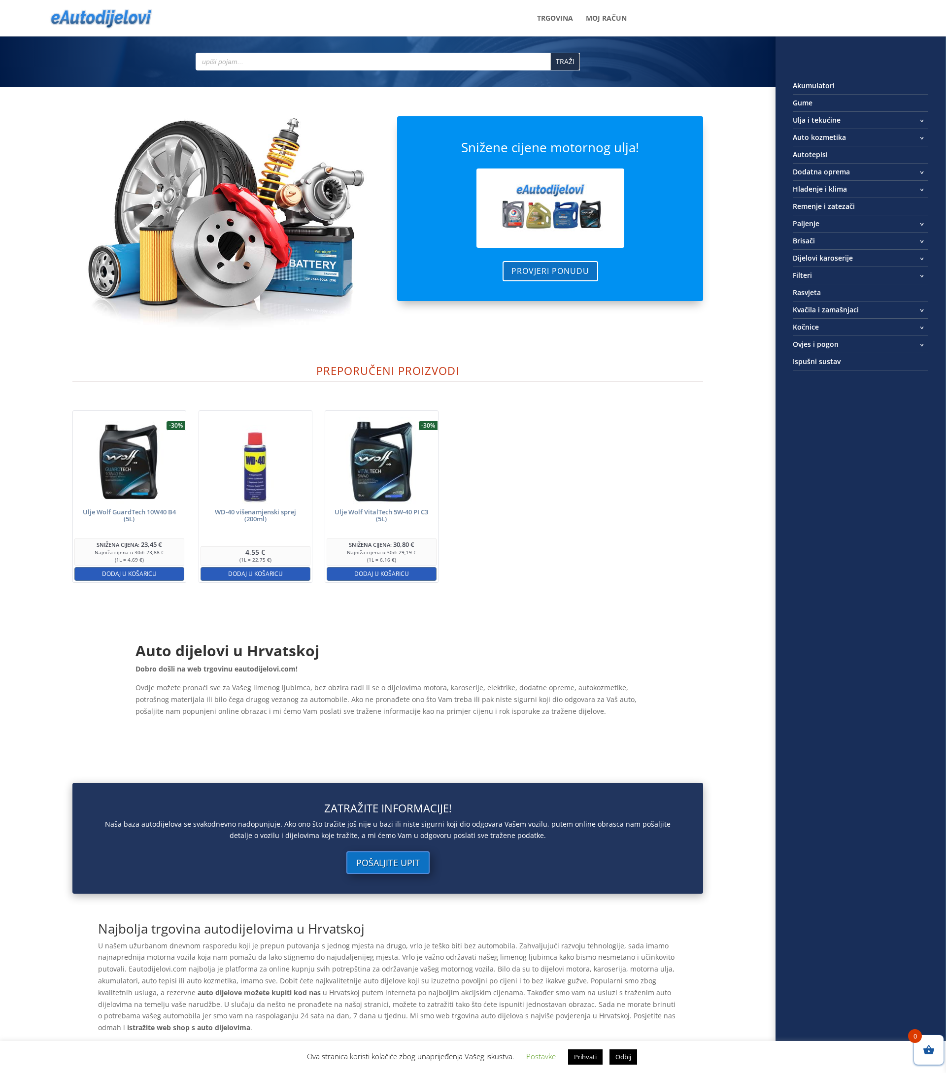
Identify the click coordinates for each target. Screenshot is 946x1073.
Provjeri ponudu (550, 271)
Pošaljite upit (388, 863)
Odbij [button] (623, 1056)
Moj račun (606, 19)
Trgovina (555, 19)
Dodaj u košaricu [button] (129, 574)
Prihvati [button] (585, 1056)
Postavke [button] (541, 1056)
